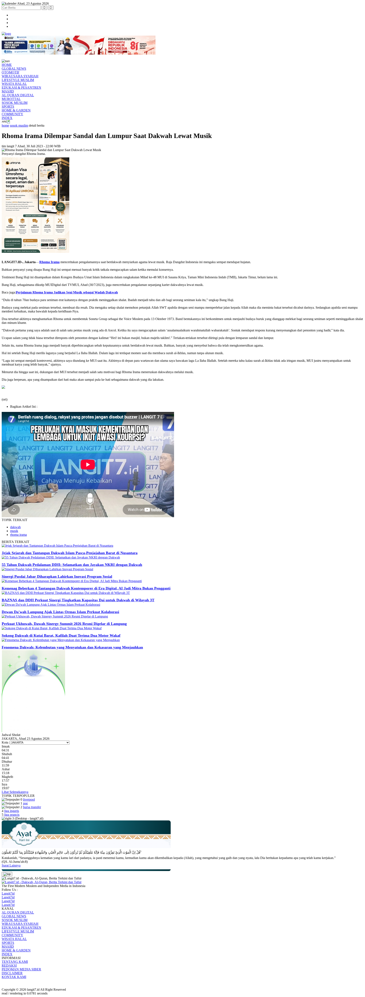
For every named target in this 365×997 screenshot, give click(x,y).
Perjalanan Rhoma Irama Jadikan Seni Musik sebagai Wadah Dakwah (67, 292)
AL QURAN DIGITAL (18, 95)
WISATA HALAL (14, 84)
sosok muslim (19, 125)
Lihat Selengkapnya (15, 792)
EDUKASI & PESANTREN (21, 87)
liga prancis (11, 814)
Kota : (6, 742)
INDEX (7, 118)
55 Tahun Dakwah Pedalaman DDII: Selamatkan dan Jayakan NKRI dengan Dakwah (72, 565)
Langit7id (8, 893)
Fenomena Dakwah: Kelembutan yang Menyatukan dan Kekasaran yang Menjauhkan (72, 647)
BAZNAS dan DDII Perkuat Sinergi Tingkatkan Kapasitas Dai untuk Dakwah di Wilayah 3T (78, 600)
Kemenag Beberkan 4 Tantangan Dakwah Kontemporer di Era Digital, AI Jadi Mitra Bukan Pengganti (86, 588)
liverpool (29, 799)
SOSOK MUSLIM (14, 103)
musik (14, 531)
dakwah (15, 527)
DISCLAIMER (12, 973)
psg (25, 803)
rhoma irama (18, 534)
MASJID (8, 91)
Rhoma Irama (49, 262)
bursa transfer (32, 807)
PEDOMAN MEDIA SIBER (21, 969)
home (5, 125)
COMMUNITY (12, 114)
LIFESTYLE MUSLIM (18, 80)
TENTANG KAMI (15, 961)
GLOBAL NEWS (14, 68)
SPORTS (8, 106)
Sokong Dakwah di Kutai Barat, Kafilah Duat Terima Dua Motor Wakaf (61, 635)
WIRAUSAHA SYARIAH (20, 76)
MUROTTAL (11, 99)
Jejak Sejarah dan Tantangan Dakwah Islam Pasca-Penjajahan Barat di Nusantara (70, 553)
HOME (7, 65)
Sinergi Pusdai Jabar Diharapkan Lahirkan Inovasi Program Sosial (57, 576)
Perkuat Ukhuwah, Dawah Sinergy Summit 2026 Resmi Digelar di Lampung (64, 624)
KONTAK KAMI (14, 977)
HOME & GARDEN (16, 110)
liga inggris (11, 811)
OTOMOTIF (10, 72)
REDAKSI (9, 965)
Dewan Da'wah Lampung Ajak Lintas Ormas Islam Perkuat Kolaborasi (60, 612)
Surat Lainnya (11, 865)
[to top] (7, 874)
